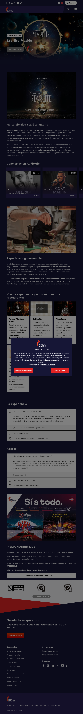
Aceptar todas (60, 370)
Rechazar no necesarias (23, 370)
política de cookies (48, 364)
